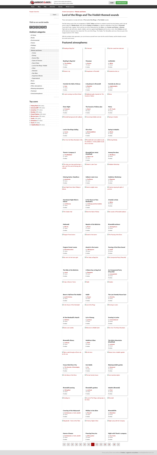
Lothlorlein (111, 61)
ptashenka (67, 179)
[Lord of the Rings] (95, 310)
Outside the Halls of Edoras (71, 84)
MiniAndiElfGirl (91, 132)
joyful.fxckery (68, 297)
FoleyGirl (67, 109)
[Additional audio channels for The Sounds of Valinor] (95, 99)
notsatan (112, 344)
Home (32, 6)
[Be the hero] (95, 357)
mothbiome (68, 203)
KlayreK (89, 413)
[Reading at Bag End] (72, 54)
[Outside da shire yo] (117, 76)
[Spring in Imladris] (117, 122)
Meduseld (66, 224)
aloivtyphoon (113, 226)
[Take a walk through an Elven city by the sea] (72, 357)
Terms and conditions (115, 452)
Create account (121, 2)
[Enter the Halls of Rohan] (95, 217)
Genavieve (34, 120)
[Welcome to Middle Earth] (95, 333)
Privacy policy (105, 452)
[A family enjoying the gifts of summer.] (117, 192)
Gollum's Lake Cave (92, 177)
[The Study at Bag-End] (95, 263)
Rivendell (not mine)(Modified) (92, 153)
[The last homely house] (95, 380)
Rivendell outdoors (114, 224)
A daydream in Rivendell (93, 84)
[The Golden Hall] (72, 217)
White (111, 63)
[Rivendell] (117, 403)
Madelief (89, 86)
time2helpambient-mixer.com (146, 452)
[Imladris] (117, 287)
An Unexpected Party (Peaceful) (115, 270)
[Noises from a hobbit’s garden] (117, 357)
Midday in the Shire (92, 410)
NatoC (89, 109)
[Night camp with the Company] (117, 426)
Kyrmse (89, 63)
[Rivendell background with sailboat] (72, 122)
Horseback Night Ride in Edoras (70, 200)
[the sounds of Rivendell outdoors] (117, 217)
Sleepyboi (90, 272)
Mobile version (70, 6)
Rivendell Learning (69, 387)
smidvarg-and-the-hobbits (94, 203)
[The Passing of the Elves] (117, 240)
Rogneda (112, 179)
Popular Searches (34, 11)
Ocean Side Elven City (70, 365)
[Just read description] (117, 380)
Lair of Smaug (90, 317)
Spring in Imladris (113, 129)
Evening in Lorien (113, 317)
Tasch (32, 122)
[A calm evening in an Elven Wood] (72, 99)
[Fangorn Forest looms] (72, 240)
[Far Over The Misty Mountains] (117, 333)
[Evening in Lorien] (117, 310)
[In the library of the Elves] (72, 380)
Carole (66, 132)
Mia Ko (66, 226)
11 (109, 444)
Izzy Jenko (113, 435)
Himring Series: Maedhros (71, 177)
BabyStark (112, 413)
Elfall (88, 342)
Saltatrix (67, 319)
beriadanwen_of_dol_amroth (73, 413)
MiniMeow (112, 154)
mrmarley (33, 110)
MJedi (111, 132)
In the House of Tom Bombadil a (92, 200)
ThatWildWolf (68, 154)
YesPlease (90, 179)
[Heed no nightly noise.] (95, 192)
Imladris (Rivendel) (114, 387)
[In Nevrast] (95, 54)
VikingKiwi (67, 390)
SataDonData (35, 125)
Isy (88, 367)
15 (114, 444)
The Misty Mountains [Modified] (115, 341)
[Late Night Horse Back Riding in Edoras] (72, 192)
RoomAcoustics (69, 249)
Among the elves (113, 152)
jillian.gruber (90, 435)
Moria (110, 107)
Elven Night (66, 107)
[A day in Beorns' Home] (72, 287)
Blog (39, 6)
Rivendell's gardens (92, 387)
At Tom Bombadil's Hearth (71, 317)
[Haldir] (95, 287)
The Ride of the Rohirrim (70, 270)
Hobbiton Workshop (114, 177)
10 (105, 444)
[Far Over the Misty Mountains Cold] (72, 145)
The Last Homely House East (117, 294)
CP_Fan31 (112, 109)
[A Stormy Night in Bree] (95, 426)
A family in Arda (113, 200)
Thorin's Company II (69, 152)
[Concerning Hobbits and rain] (95, 122)
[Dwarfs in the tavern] (95, 240)
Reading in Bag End (69, 61)
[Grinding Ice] (72, 403)
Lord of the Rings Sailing (70, 129)
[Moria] (117, 99)
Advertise (52, 6)
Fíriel (111, 390)
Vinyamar (89, 61)
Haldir (87, 294)
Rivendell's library (68, 340)
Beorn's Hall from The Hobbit (72, 294)
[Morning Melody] (117, 145)
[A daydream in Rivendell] (95, 76)
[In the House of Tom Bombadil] (72, 310)
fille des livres (35, 116)
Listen (66, 57)
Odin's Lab (90, 156)
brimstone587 (35, 107)
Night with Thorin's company (117, 433)
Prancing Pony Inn (91, 433)
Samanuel (112, 367)
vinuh (66, 272)
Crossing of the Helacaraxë (71, 410)
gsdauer (89, 319)
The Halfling (68, 63)
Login (111, 2)
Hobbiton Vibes (91, 340)
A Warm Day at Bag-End (93, 270)
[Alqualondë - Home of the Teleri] (72, 426)
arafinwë (67, 342)
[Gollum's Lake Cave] (95, 170)
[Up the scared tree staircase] (117, 54)
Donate (60, 6)
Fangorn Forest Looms (70, 247)
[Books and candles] (72, 333)
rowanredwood (114, 319)
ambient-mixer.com (41, 2)
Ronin (89, 226)
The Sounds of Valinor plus (94, 107)
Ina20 (111, 249)
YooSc (32, 118)
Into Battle (89, 365)
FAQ (45, 6)
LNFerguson (90, 249)
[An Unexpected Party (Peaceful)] (117, 263)
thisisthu (112, 297)
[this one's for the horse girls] (72, 263)
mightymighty (113, 86)
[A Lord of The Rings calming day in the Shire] (95, 403)
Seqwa (89, 297)
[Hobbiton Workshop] (117, 170)
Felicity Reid (34, 105)
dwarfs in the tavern (92, 247)
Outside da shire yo (114, 84)
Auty (66, 86)
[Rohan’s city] (72, 76)
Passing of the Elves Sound (116, 247)
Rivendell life (112, 410)
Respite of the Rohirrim (93, 224)
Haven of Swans (68, 433)
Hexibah (33, 112)
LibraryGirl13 (113, 274)
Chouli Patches (35, 114)
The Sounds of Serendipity (72, 367)
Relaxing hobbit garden (115, 365)
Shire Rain (89, 129)
